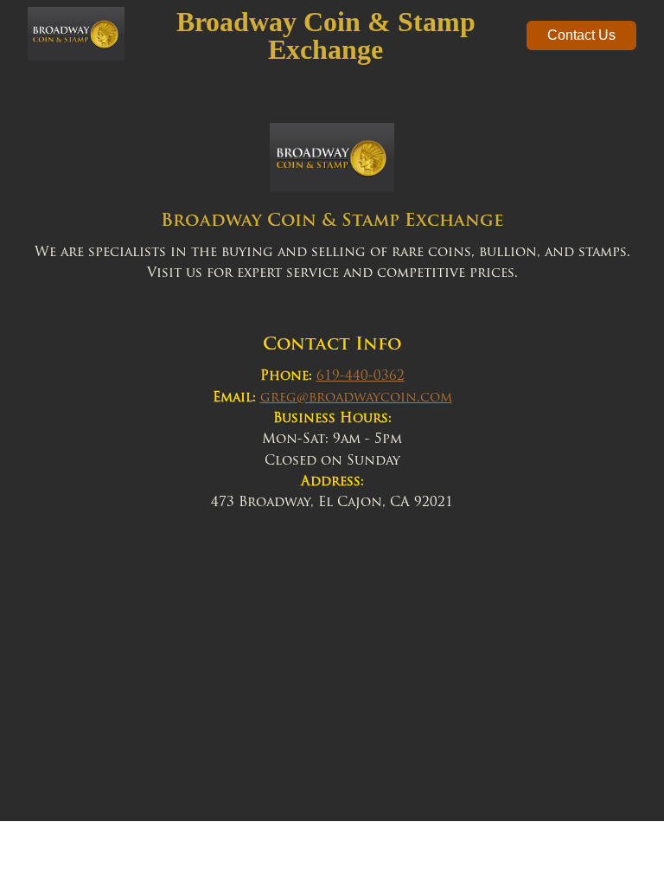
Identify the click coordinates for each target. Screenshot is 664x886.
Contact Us (581, 35)
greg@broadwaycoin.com (356, 398)
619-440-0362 (360, 376)
